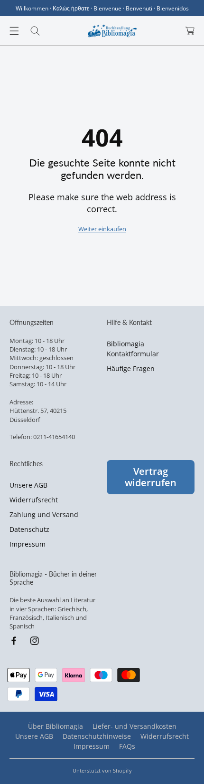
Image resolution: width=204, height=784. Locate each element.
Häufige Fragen (131, 368)
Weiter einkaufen (102, 229)
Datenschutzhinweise (97, 736)
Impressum (27, 544)
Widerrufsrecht (33, 499)
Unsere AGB (28, 485)
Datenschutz (29, 529)
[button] (14, 30)
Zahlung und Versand (43, 514)
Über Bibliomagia (55, 726)
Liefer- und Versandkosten (134, 726)
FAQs (127, 746)
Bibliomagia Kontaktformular (133, 348)
